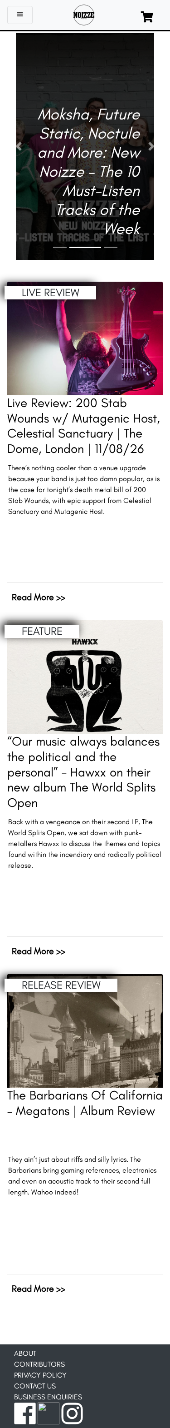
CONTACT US (35, 1386)
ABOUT (25, 1353)
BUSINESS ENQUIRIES (48, 1397)
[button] (18, 146)
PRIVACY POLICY (40, 1375)
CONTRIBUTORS (39, 1364)
